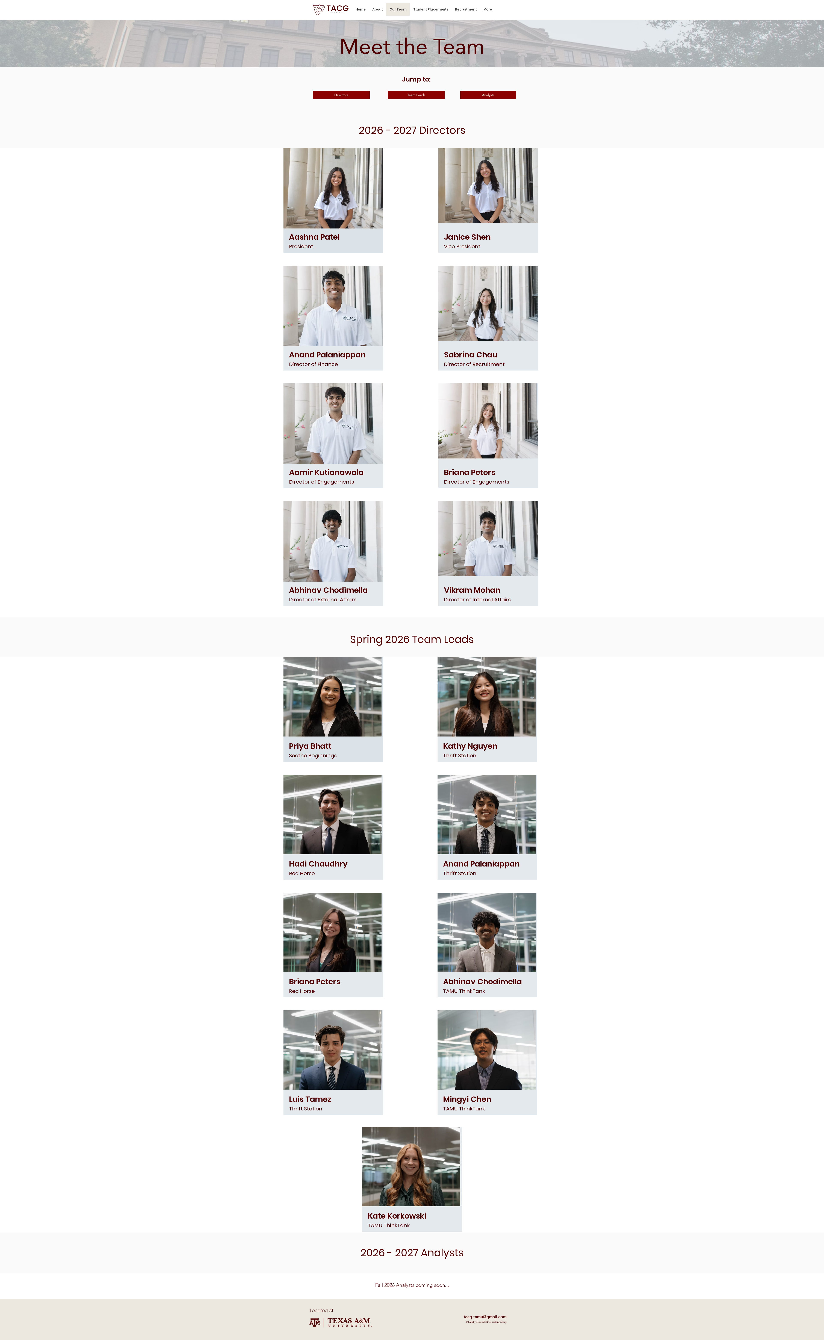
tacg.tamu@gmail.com (485, 1317)
